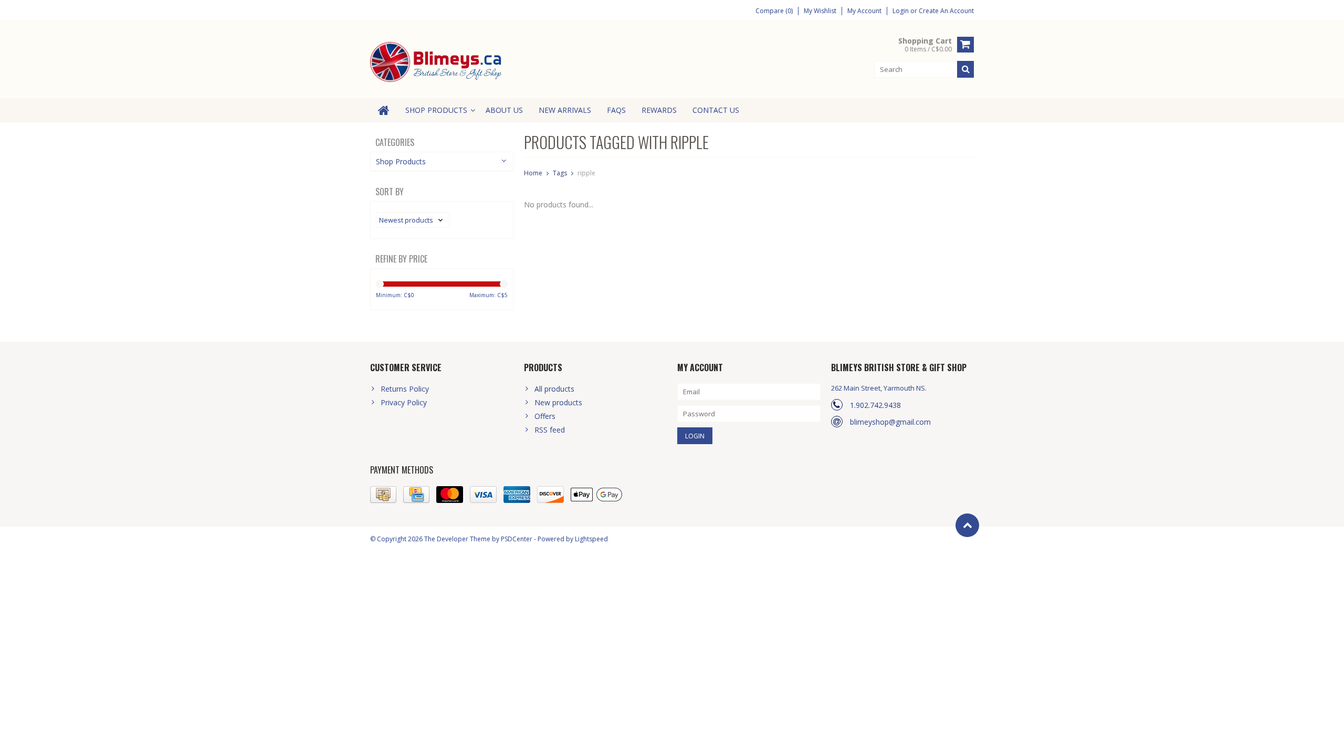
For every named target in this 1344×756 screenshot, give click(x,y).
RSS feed (549, 430)
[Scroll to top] (967, 525)
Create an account (946, 10)
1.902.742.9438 (875, 405)
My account (864, 10)
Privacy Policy (404, 402)
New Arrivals (565, 110)
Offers (544, 416)
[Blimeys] (437, 61)
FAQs (616, 110)
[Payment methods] (383, 494)
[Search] (965, 69)
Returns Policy (405, 389)
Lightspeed (591, 538)
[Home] (383, 110)
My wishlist (820, 10)
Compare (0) (774, 10)
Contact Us (715, 110)
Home (533, 173)
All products (554, 389)
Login (901, 10)
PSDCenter (516, 538)
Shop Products (436, 110)
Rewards (659, 110)
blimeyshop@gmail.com (890, 422)
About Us (504, 110)
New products (558, 402)
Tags (560, 173)
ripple (586, 173)
